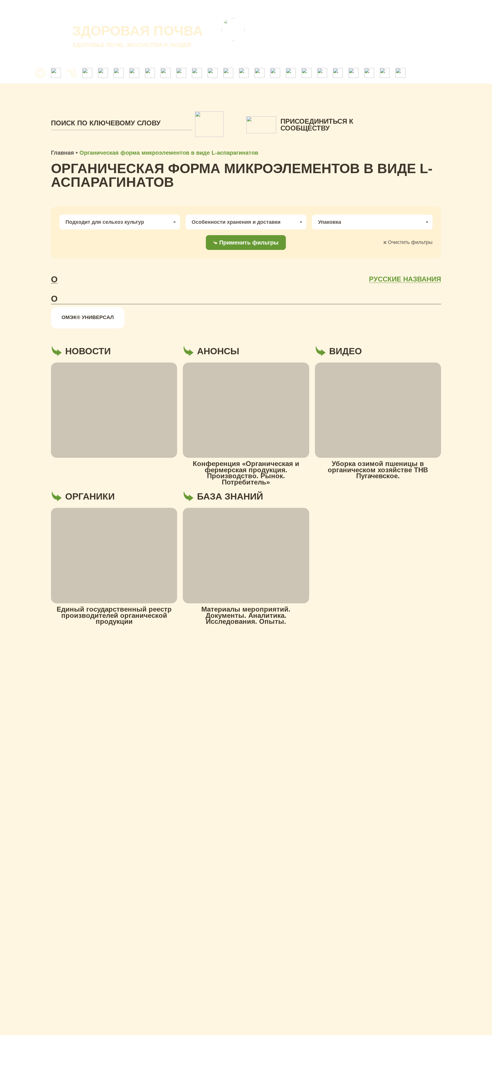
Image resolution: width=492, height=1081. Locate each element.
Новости (306, 8)
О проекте (238, 8)
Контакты (370, 8)
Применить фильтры (248, 242)
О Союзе (273, 8)
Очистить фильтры (409, 242)
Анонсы (338, 8)
